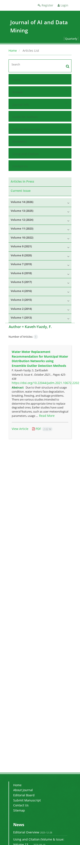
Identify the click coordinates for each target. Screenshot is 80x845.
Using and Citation (25, 154)
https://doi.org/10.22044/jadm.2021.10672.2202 (45, 383)
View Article (20, 429)
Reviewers (19, 141)
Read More (47, 416)
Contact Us (20, 166)
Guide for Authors (25, 117)
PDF (43, 429)
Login (64, 5)
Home (13, 50)
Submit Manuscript (26, 129)
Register (47, 5)
